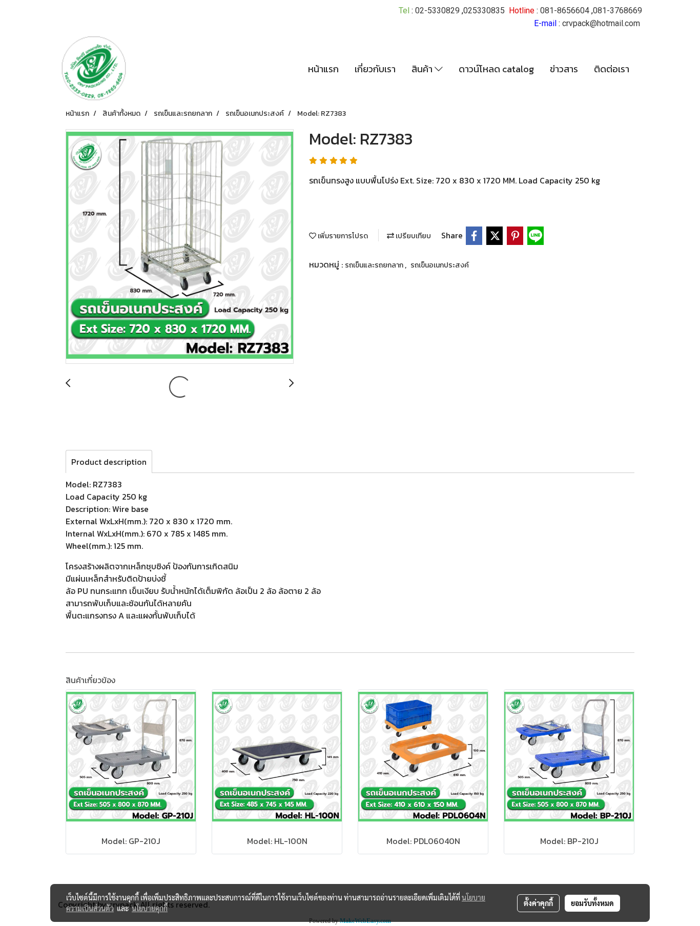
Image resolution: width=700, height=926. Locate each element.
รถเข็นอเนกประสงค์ (439, 265)
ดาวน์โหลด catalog (496, 69)
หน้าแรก (323, 69)
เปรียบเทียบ (412, 236)
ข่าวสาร (564, 69)
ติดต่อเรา (611, 69)
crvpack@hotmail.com (601, 23)
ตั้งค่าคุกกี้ (538, 903)
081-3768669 (617, 10)
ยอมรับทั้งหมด (592, 903)
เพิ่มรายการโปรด (342, 236)
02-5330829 (437, 10)
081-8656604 (564, 10)
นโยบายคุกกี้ (150, 908)
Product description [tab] (109, 462)
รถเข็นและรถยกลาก (375, 265)
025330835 (484, 10)
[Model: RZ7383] (179, 247)
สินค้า (423, 69)
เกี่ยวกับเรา (375, 69)
